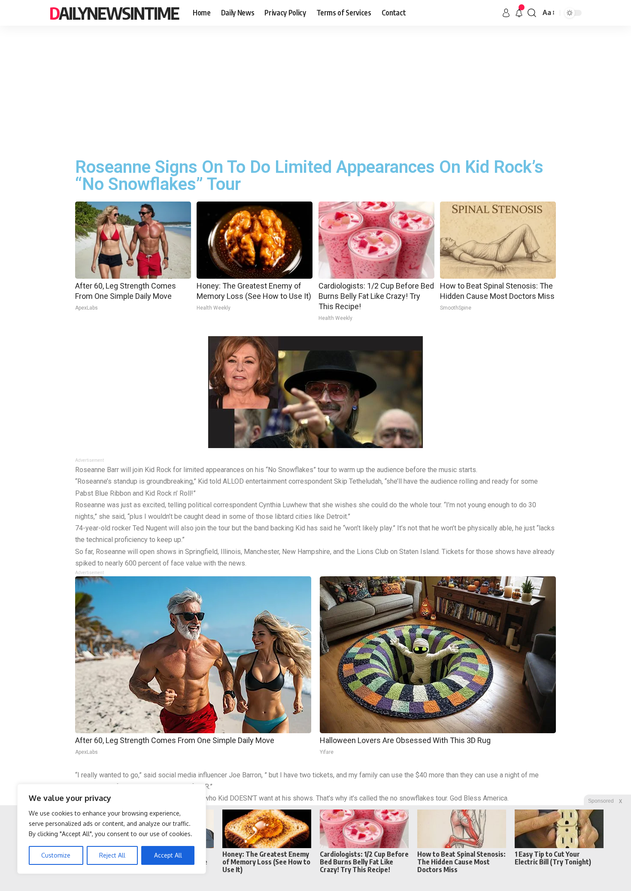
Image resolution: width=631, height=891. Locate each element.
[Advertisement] (315, 90)
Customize (55, 855)
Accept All (168, 855)
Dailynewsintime (114, 13)
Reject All (112, 855)
